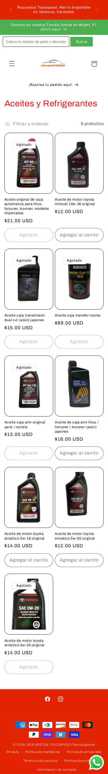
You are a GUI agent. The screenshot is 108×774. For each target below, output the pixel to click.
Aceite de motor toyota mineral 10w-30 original (75, 202)
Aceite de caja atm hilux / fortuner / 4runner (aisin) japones (77, 426)
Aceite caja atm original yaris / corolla (24, 424)
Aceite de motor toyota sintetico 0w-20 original (24, 643)
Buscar (81, 42)
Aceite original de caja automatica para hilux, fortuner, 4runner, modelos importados (26, 206)
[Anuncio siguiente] (97, 10)
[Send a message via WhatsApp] (96, 762)
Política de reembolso (42, 751)
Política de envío (77, 760)
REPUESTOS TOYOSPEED (49, 744)
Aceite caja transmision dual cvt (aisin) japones (24, 317)
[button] (11, 63)
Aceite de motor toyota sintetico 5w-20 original (75, 536)
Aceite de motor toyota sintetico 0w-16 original (24, 536)
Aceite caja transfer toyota (78, 315)
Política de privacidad (84, 751)
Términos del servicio (40, 760)
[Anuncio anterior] (10, 10)
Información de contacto (57, 769)
